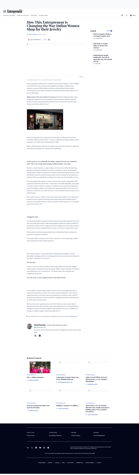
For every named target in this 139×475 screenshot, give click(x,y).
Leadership (33, 15)
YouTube (40, 447)
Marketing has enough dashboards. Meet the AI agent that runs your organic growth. (102, 58)
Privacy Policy (31, 435)
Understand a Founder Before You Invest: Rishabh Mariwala (67, 378)
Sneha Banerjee (32, 34)
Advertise (96, 432)
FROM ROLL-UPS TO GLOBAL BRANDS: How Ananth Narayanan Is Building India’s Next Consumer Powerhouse (97, 408)
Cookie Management (99, 435)
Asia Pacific (70, 462)
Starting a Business (9, 15)
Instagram (44, 447)
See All (108, 30)
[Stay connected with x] (35, 335)
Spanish (50, 462)
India (63, 462)
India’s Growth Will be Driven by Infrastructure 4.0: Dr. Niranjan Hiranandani (96, 379)
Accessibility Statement (55, 435)
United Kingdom (89, 462)
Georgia (57, 462)
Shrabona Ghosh (92, 384)
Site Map (73, 432)
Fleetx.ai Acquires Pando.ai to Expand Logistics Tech (102, 35)
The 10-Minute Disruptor (35, 377)
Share (45, 39)
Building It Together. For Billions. (67, 405)
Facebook (28, 447)
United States (41, 462)
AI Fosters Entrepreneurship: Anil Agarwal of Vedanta (38, 406)
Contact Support (75, 435)
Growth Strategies (23, 15)
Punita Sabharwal (34, 380)
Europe (99, 462)
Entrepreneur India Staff (65, 382)
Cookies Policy (53, 432)
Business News (43, 15)
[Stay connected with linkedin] (39, 335)
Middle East (79, 462)
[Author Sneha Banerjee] (29, 331)
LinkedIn (36, 447)
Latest (93, 31)
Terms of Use (30, 432)
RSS (48, 447)
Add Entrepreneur (35, 39)
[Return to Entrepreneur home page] (14, 11)
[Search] (122, 15)
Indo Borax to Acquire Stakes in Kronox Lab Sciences (100, 46)
